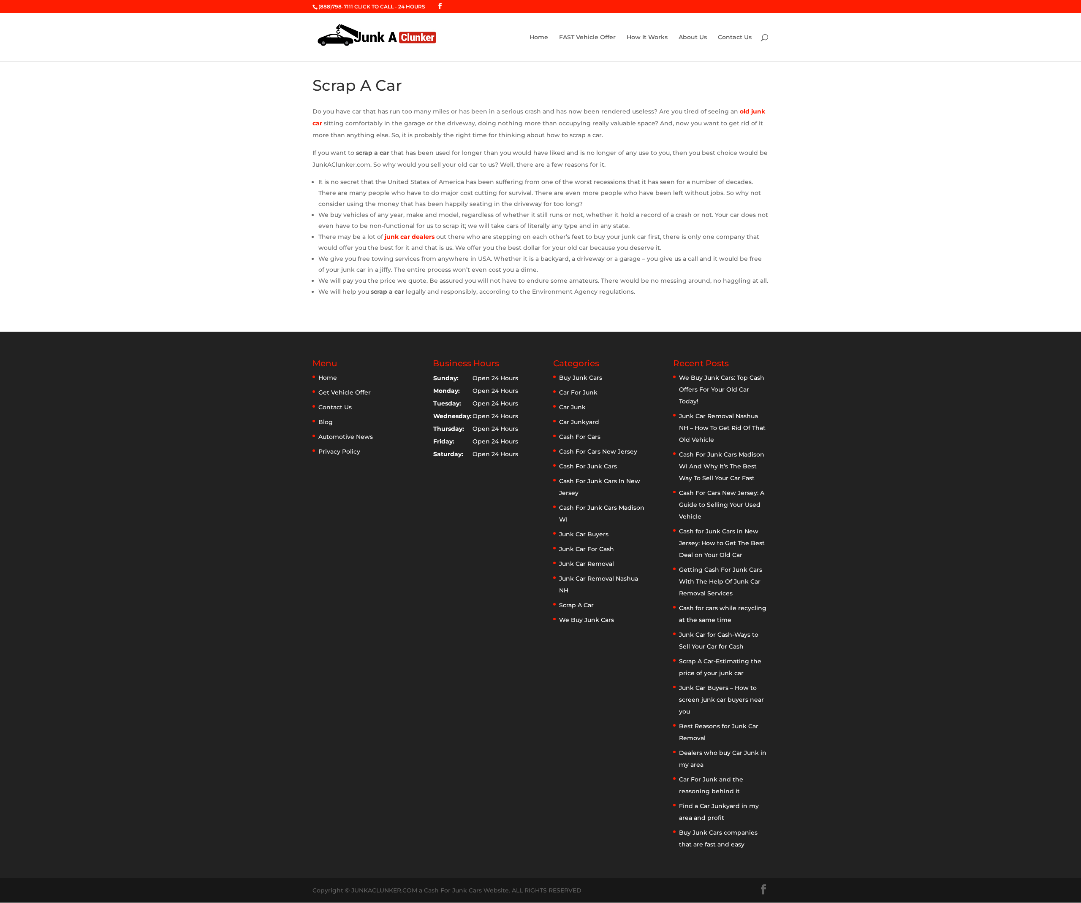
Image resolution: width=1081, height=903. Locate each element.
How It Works (647, 37)
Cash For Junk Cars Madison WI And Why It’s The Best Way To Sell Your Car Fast (721, 466)
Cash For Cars (579, 437)
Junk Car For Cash (586, 549)
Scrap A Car (576, 605)
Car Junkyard (579, 422)
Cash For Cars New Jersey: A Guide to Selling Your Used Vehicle (721, 504)
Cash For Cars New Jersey (598, 451)
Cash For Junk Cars (588, 466)
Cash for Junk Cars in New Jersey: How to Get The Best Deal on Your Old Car (722, 543)
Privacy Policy (339, 451)
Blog (325, 422)
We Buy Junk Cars (586, 620)
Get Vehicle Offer (344, 392)
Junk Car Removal (586, 564)
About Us (693, 37)
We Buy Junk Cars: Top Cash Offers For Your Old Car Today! (721, 389)
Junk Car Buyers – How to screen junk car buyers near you (721, 699)
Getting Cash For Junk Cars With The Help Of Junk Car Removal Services (720, 581)
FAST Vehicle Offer (587, 37)
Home (539, 37)
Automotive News (345, 437)
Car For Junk (578, 392)
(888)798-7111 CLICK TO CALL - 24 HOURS (371, 6)
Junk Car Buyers (583, 534)
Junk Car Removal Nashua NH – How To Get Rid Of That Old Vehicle (722, 427)
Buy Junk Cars (580, 377)
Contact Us (735, 37)
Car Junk (572, 407)
